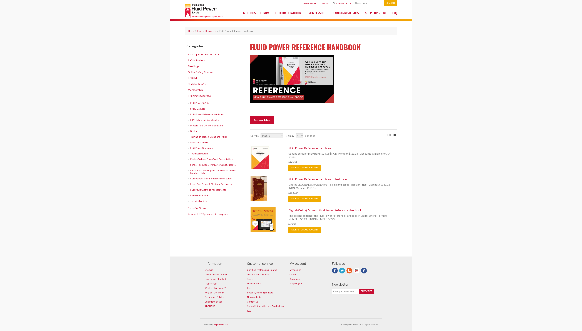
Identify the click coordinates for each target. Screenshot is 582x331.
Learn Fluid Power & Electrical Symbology (211, 184)
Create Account (310, 3)
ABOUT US (210, 306)
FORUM (264, 13)
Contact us (252, 301)
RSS (349, 270)
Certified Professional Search (262, 270)
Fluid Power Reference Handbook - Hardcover (317, 179)
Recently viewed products (260, 292)
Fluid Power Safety (199, 103)
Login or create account (304, 168)
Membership (317, 13)
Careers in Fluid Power (216, 274)
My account (295, 270)
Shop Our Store (375, 13)
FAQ (394, 13)
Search (390, 3)
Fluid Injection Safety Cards (203, 54)
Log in (325, 3)
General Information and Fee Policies (265, 306)
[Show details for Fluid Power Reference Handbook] (267, 157)
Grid (389, 135)
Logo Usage (211, 283)
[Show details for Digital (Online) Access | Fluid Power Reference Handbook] (267, 219)
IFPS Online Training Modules (204, 120)
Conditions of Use (213, 301)
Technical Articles (199, 201)
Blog (249, 288)
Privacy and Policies (214, 297)
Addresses (295, 279)
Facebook (335, 270)
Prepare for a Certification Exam (206, 125)
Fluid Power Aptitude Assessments (208, 190)
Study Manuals (197, 109)
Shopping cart (296, 283)
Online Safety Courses (201, 72)
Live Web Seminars (200, 195)
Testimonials (261, 120)
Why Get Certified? (214, 292)
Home (191, 31)
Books (193, 131)
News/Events (254, 283)
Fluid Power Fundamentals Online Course (211, 178)
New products (254, 297)
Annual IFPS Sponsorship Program (208, 214)
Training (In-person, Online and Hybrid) (208, 137)
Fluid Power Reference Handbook (207, 114)
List (394, 135)
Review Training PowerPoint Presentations (211, 159)
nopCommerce (221, 325)
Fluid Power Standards (201, 148)
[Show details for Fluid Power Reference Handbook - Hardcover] (267, 188)
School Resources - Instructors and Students (213, 165)
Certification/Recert (288, 13)
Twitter (342, 270)
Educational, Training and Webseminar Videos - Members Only (213, 171)
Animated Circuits (199, 142)
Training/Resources (345, 13)
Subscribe (366, 291)
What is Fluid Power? (215, 288)
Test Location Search (258, 274)
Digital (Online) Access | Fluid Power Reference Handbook (325, 210)
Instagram (364, 270)
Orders (292, 274)
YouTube (357, 270)
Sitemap (209, 270)
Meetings (249, 13)
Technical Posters (199, 153)
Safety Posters (196, 60)
